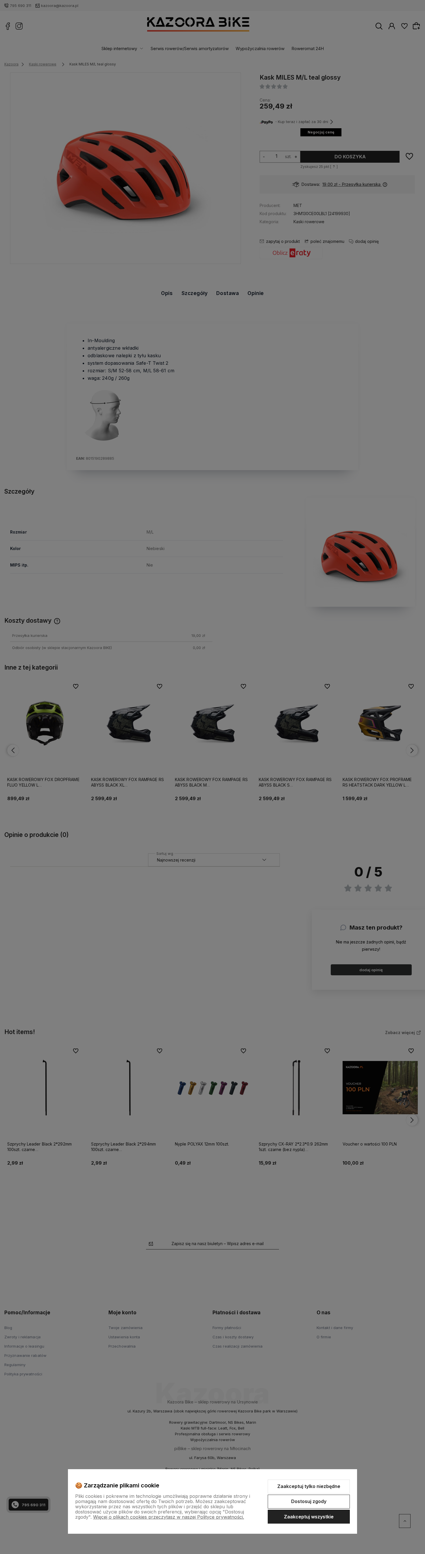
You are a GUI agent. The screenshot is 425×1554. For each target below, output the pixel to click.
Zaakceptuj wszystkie (309, 1517)
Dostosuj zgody (308, 1501)
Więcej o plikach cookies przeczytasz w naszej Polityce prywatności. (168, 1517)
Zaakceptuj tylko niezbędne (308, 1486)
